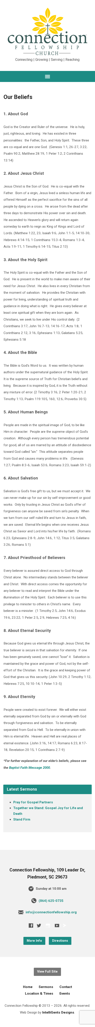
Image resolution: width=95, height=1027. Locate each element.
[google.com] (48, 925)
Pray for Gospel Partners (33, 802)
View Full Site (47, 971)
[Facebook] (31, 925)
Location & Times (39, 993)
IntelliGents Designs (58, 1012)
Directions (60, 941)
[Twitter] (39, 925)
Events (64, 993)
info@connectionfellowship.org (51, 912)
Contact (65, 987)
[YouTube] (57, 925)
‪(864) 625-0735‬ (51, 901)
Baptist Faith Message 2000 (29, 768)
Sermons (46, 987)
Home (27, 987)
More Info (34, 941)
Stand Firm (21, 819)
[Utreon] (64, 925)
